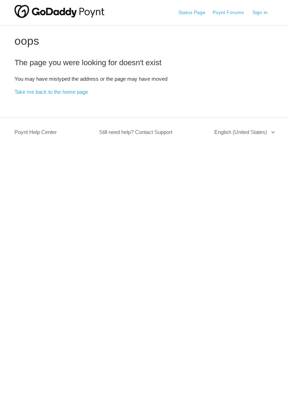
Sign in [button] (260, 12)
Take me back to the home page (51, 92)
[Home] (59, 16)
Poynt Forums (228, 12)
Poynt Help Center (35, 132)
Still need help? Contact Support (135, 132)
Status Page (191, 12)
